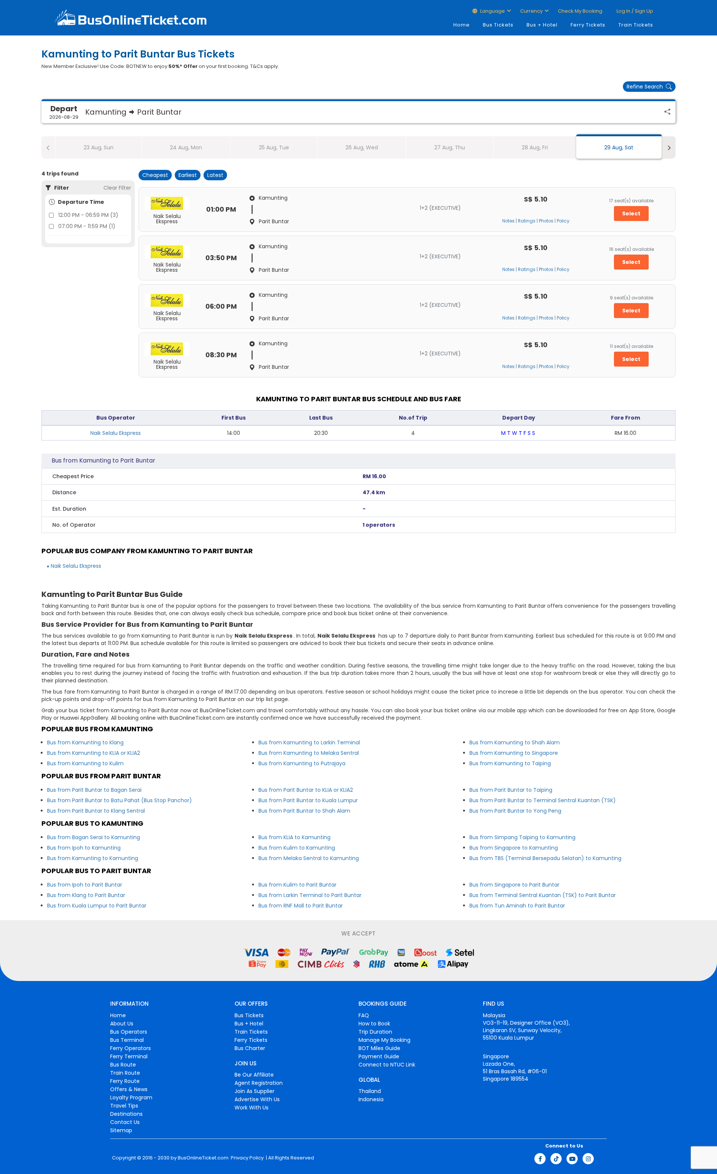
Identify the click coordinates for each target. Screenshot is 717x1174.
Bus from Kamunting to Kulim (85, 763)
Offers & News (129, 1089)
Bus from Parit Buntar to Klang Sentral (96, 811)
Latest (215, 175)
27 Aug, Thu (449, 147)
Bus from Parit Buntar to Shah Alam (304, 811)
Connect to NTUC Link (386, 1064)
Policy (563, 221)
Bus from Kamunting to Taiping (510, 763)
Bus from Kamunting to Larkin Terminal (309, 742)
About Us (121, 1023)
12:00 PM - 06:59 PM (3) (88, 215)
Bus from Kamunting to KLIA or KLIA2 (93, 753)
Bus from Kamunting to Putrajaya (301, 763)
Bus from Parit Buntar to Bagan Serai (94, 790)
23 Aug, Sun (99, 147)
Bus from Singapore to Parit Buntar (514, 884)
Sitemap (121, 1130)
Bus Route (123, 1064)
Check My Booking (580, 11)
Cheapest (155, 175)
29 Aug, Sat (618, 147)
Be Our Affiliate (254, 1074)
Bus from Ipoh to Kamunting (84, 847)
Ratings (527, 221)
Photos (546, 221)
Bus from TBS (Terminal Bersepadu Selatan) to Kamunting (545, 858)
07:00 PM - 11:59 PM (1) (86, 226)
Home (461, 24)
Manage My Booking (384, 1040)
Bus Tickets (498, 24)
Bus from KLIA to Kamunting (294, 837)
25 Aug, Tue (274, 147)
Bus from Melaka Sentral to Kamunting (308, 858)
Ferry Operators (130, 1048)
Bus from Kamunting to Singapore (513, 753)
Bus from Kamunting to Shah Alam (514, 742)
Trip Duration (375, 1032)
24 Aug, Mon (186, 147)
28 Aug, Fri (535, 147)
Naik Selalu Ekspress (115, 433)
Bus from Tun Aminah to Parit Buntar (517, 905)
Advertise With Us (257, 1099)
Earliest (188, 175)
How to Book (374, 1023)
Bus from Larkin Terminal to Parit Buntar (309, 895)
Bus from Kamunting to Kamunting (92, 858)
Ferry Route (125, 1081)
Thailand (369, 1091)
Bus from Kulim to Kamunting (296, 847)
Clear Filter (117, 187)
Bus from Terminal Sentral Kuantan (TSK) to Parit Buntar (542, 895)
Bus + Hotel (542, 24)
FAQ (363, 1015)
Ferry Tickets (588, 24)
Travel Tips (124, 1105)
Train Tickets (635, 24)
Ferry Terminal (129, 1056)
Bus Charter (250, 1048)
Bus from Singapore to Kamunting (513, 847)
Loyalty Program (131, 1097)
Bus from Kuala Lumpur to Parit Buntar (96, 905)
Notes (508, 221)
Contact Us (125, 1122)
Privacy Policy (247, 1158)
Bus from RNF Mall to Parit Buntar (300, 905)
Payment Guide (378, 1056)
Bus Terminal (127, 1040)
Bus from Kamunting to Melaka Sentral (308, 753)
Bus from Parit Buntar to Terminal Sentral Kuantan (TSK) (542, 800)
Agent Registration (259, 1083)
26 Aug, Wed (361, 147)
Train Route (125, 1073)
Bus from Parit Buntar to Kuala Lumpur (308, 800)
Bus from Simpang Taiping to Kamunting (522, 837)
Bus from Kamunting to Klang (85, 742)
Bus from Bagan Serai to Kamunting (93, 837)
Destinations (126, 1114)
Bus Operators (128, 1032)
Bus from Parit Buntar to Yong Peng (515, 811)
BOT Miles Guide (379, 1048)
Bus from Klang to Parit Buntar (86, 895)
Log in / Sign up (634, 11)
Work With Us (252, 1107)
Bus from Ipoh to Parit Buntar (84, 884)
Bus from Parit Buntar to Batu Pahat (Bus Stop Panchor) (119, 800)
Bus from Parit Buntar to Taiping (510, 790)
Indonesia (371, 1099)
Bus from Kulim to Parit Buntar (297, 884)
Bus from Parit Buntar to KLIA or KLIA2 (305, 790)
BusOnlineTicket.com (203, 1158)
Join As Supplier (254, 1091)
